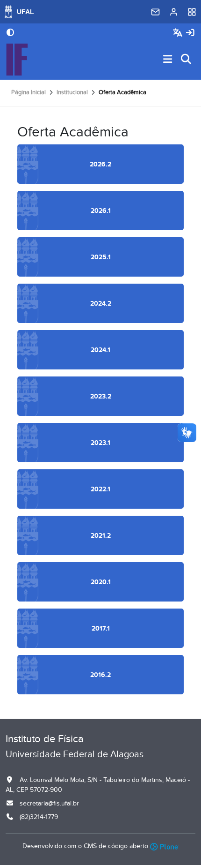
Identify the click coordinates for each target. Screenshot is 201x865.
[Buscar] (186, 60)
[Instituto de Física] (17, 59)
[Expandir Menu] (167, 60)
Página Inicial (28, 92)
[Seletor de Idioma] (178, 33)
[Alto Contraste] (10, 33)
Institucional (72, 92)
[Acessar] (190, 33)
